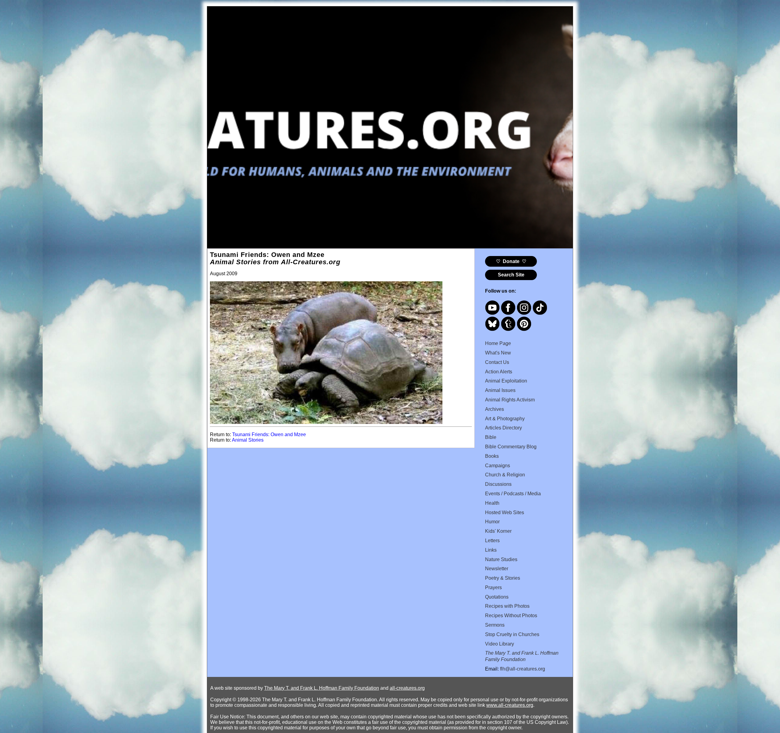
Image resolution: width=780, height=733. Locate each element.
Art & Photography (505, 418)
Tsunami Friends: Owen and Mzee (269, 434)
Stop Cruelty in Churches (512, 634)
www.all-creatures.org (509, 705)
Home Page (498, 343)
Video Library (499, 643)
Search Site (511, 274)
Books (492, 456)
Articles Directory (503, 427)
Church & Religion (505, 474)
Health (492, 503)
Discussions (498, 484)
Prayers (493, 587)
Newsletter (496, 568)
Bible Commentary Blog (511, 446)
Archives (494, 409)
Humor (492, 521)
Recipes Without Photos (511, 615)
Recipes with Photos (507, 606)
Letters (492, 540)
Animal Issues (500, 390)
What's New (498, 352)
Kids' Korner (498, 531)
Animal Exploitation (506, 380)
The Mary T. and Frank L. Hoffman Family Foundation (321, 688)
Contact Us (497, 362)
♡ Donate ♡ (511, 261)
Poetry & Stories (502, 578)
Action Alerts (498, 371)
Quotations (497, 597)
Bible (490, 437)
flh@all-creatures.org (522, 668)
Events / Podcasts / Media (513, 493)
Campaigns (497, 465)
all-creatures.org (407, 688)
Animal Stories (248, 440)
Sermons (495, 625)
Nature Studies (501, 559)
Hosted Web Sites (504, 512)
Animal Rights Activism (510, 399)
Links (491, 550)
